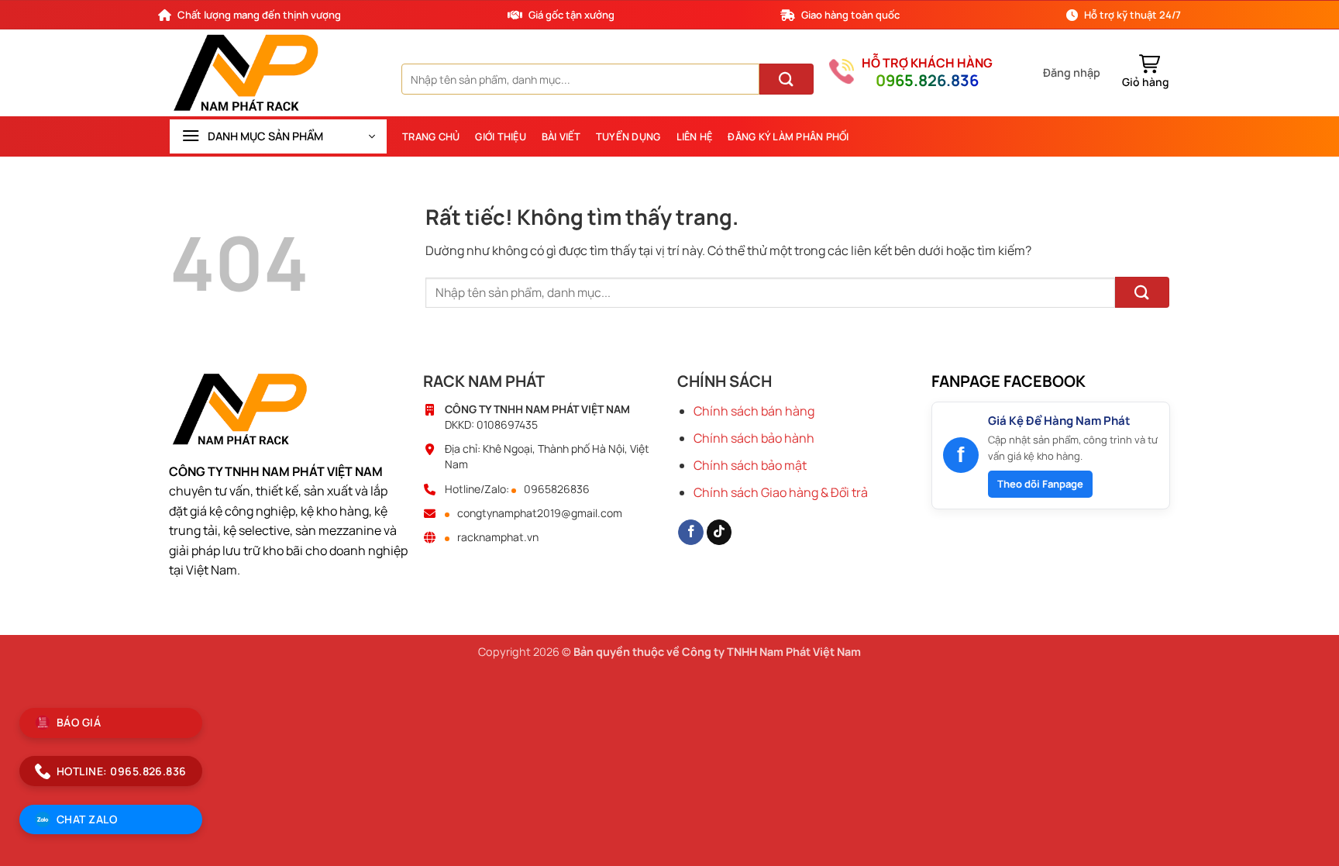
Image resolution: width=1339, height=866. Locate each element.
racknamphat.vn (498, 537)
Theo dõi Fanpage (1040, 484)
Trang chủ (431, 136)
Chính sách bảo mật (750, 465)
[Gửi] (786, 79)
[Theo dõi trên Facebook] (691, 532)
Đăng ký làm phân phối (788, 136)
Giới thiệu (500, 136)
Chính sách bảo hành (754, 438)
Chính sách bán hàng (754, 410)
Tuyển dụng (628, 136)
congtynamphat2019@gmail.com (539, 513)
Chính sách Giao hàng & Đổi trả (781, 492)
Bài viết (561, 136)
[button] (1071, 73)
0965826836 (557, 489)
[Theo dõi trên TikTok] (719, 532)
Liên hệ (694, 136)
